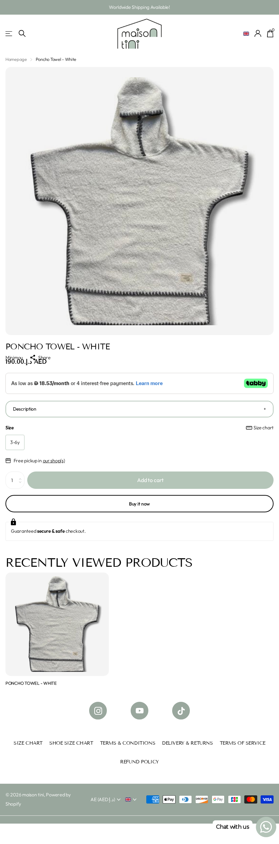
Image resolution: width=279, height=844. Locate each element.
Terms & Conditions (127, 743)
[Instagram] (98, 710)
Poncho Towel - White (31, 683)
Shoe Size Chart (71, 743)
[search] (22, 33)
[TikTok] (181, 710)
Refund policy (139, 762)
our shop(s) (54, 461)
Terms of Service (242, 743)
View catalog (9, 33)
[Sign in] (258, 33)
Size (139, 428)
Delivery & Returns (187, 743)
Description (24, 409)
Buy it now (139, 504)
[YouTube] (139, 710)
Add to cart (150, 480)
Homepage (16, 59)
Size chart (263, 428)
